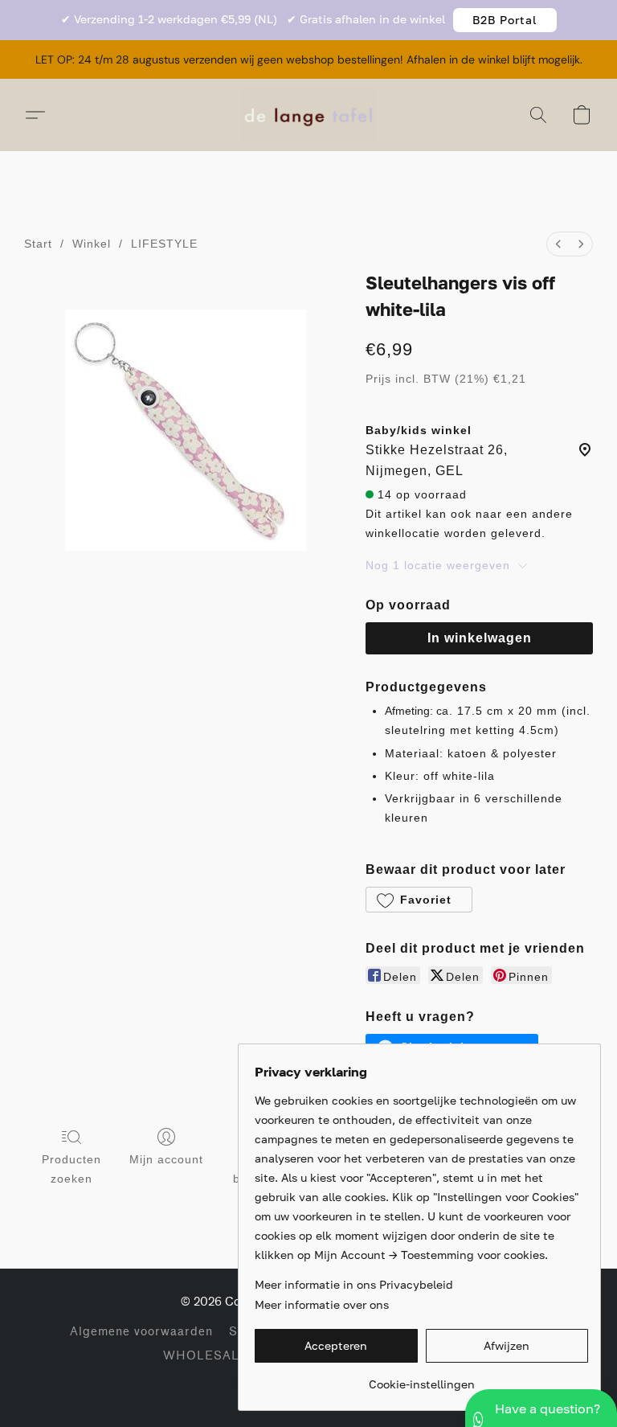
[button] (505, 20)
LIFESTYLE (164, 243)
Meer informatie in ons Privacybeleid (354, 1284)
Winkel (91, 243)
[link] (421, 1378)
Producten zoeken (71, 1169)
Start (38, 243)
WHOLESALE (205, 1356)
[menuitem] (558, 244)
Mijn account (166, 1159)
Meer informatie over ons (322, 1304)
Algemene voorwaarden (141, 1332)
